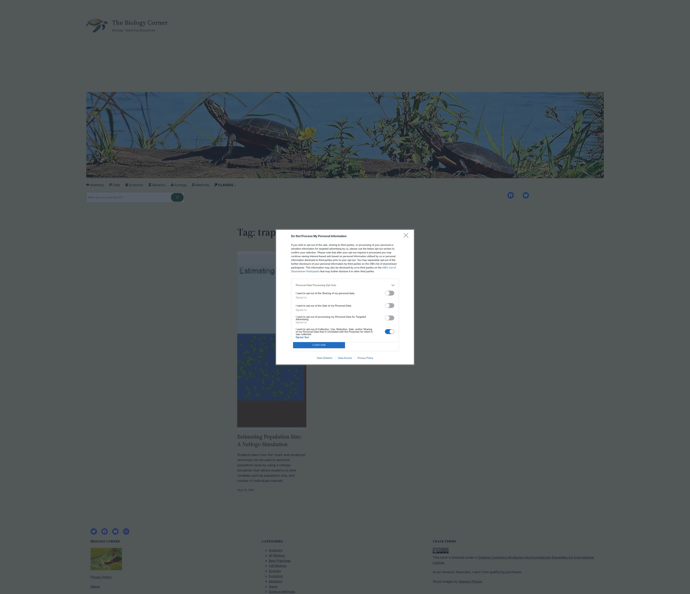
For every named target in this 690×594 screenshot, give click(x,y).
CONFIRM (319, 345)
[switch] (389, 293)
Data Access (345, 357)
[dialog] (345, 297)
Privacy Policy (365, 357)
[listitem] (345, 285)
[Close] (407, 236)
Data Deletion (324, 357)
